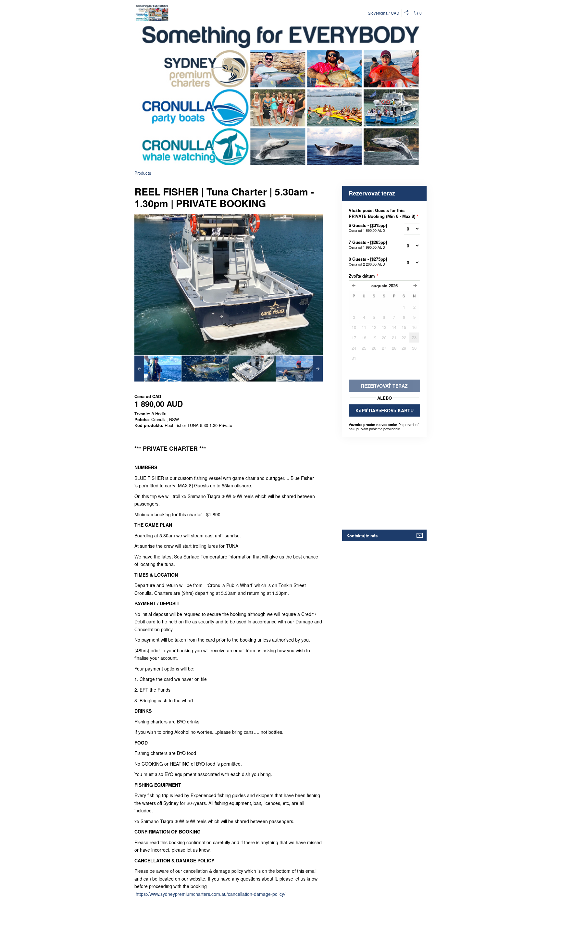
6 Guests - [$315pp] (368, 227)
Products (142, 173)
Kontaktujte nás (362, 535)
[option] (157, 369)
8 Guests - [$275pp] (368, 261)
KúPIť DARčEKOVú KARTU (384, 410)
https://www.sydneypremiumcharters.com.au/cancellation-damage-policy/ (210, 894)
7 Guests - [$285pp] (368, 244)
